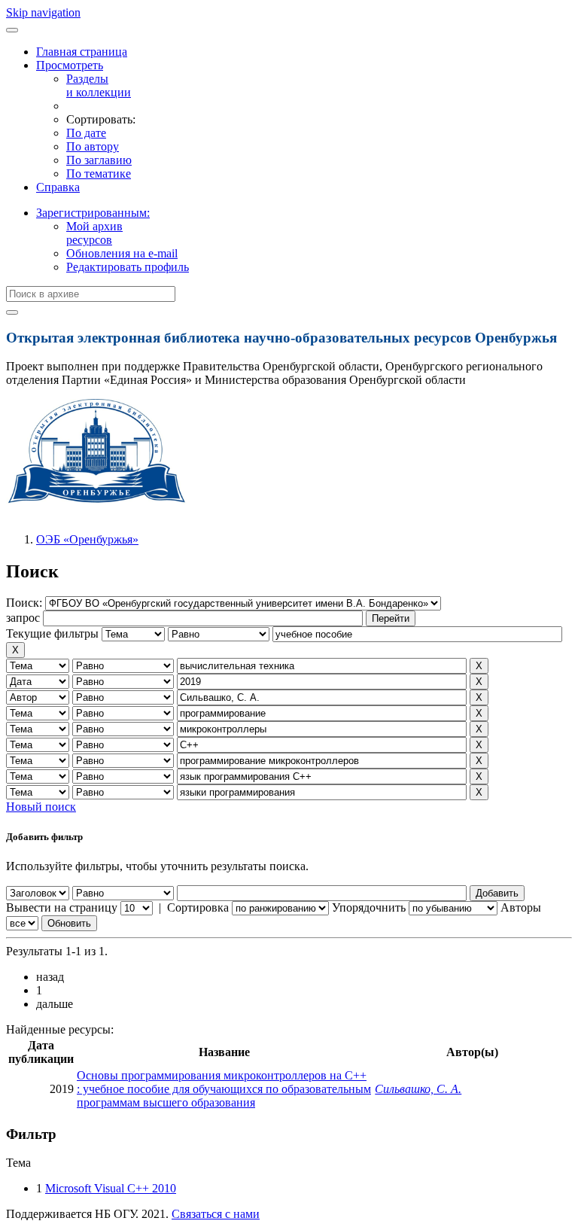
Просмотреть (69, 65)
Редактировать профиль (127, 266)
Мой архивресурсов (94, 233)
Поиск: (25, 602)
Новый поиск (41, 806)
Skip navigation (43, 12)
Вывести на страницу (61, 907)
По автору (92, 146)
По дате (86, 132)
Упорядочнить (369, 907)
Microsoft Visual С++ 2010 (110, 1188)
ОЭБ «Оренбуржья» (87, 539)
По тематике (98, 173)
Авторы (520, 907)
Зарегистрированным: (93, 212)
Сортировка (198, 907)
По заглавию (99, 160)
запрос (23, 617)
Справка (58, 187)
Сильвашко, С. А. (418, 1088)
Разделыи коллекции (98, 85)
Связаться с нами (216, 1213)
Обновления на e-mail (122, 253)
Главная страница (81, 51)
